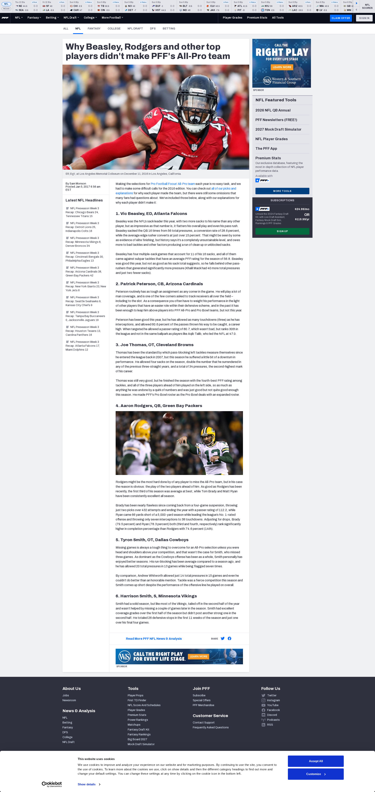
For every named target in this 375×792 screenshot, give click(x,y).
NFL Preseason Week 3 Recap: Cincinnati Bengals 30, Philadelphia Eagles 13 (85, 256)
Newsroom (69, 700)
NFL (6, 4)
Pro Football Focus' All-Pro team (173, 183)
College (114, 28)
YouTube (273, 705)
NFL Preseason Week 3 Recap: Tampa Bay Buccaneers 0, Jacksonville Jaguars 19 (85, 316)
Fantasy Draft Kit (138, 729)
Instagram (273, 700)
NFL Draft (135, 28)
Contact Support (204, 722)
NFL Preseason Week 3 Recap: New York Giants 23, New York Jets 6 (86, 286)
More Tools (282, 191)
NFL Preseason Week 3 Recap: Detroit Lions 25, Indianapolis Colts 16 (82, 227)
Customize (313, 774)
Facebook (273, 710)
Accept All (316, 761)
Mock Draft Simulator (141, 744)
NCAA (6, 9)
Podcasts (273, 719)
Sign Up (282, 231)
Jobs (65, 695)
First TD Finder (137, 700)
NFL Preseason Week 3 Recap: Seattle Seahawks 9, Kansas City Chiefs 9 (83, 301)
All (65, 28)
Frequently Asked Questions (211, 727)
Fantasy (94, 28)
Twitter (271, 695)
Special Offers (202, 700)
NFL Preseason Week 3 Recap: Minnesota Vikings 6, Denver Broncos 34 (83, 242)
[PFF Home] (5, 18)
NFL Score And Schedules (144, 705)
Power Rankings (138, 719)
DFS (153, 28)
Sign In (364, 18)
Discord (272, 715)
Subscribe (199, 695)
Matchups (134, 724)
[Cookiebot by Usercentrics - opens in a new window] (52, 784)
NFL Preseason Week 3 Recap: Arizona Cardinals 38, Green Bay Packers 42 (84, 271)
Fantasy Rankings (139, 734)
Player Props (135, 695)
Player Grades (136, 710)
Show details (87, 784)
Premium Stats (137, 715)
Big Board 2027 (137, 739)
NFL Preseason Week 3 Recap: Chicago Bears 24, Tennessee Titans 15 (82, 212)
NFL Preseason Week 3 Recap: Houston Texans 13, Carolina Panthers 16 (83, 331)
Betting (169, 28)
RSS (270, 724)
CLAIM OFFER (341, 18)
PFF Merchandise (203, 705)
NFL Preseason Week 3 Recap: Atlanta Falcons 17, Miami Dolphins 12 (83, 345)
